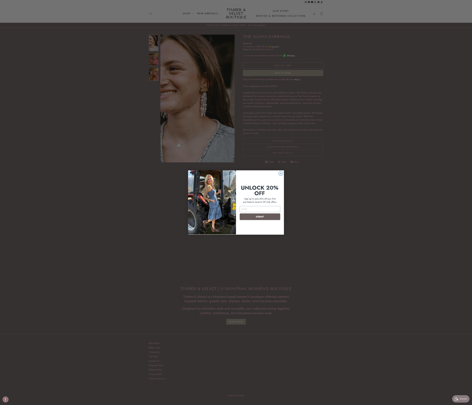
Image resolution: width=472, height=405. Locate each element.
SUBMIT (260, 216)
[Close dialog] (281, 173)
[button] (5, 399)
